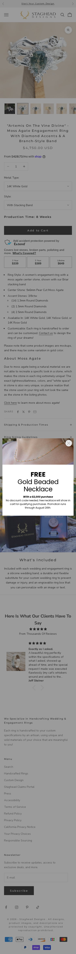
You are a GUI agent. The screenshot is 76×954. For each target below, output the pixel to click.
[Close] (69, 443)
